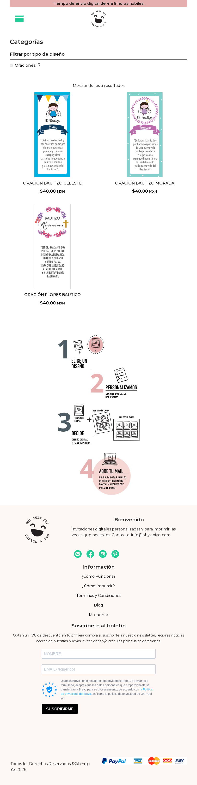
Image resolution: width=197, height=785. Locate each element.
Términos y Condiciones (98, 595)
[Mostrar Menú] (19, 19)
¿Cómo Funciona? (98, 576)
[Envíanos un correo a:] (78, 554)
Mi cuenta (98, 615)
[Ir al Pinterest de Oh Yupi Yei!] (115, 554)
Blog (98, 605)
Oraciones (25, 65)
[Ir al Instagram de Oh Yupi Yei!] (103, 554)
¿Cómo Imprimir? (98, 586)
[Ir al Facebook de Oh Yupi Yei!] (90, 554)
